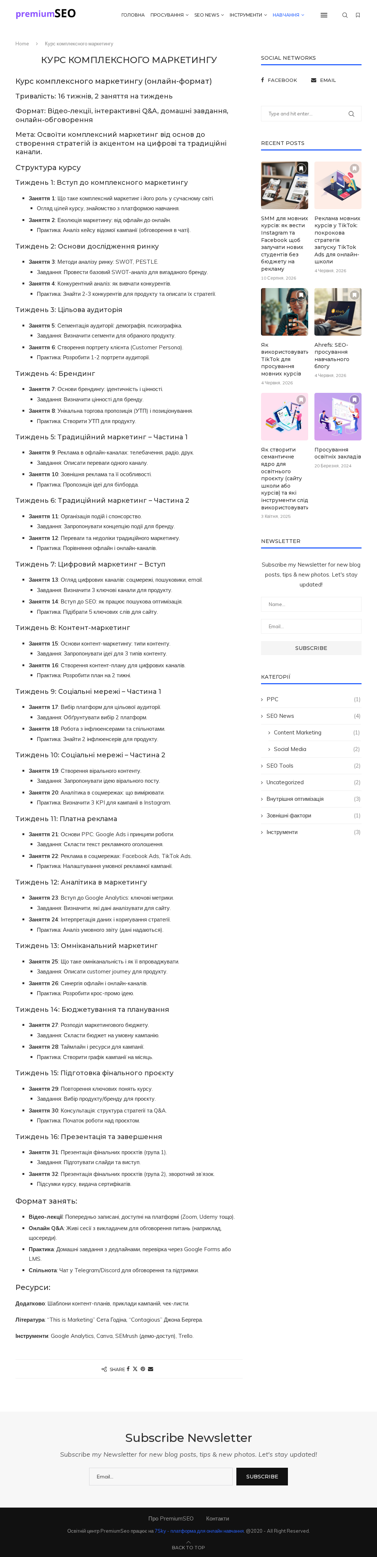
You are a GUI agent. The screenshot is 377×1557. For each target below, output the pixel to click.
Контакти (217, 1518)
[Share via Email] (150, 1369)
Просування (167, 15)
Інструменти (246, 15)
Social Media (317, 748)
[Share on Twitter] (135, 1369)
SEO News (206, 15)
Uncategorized (314, 782)
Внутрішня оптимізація (314, 798)
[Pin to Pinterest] (143, 1369)
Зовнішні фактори (314, 815)
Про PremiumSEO (171, 1518)
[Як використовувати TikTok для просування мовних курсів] (284, 311)
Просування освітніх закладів (337, 453)
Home (22, 43)
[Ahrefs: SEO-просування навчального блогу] (338, 311)
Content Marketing (317, 732)
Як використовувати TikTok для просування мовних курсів (284, 359)
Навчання (286, 15)
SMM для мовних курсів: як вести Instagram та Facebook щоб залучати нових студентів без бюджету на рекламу (284, 243)
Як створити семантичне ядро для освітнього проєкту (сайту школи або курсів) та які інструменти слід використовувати (284, 478)
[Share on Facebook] (128, 1369)
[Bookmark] (358, 15)
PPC (314, 699)
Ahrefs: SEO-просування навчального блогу (331, 356)
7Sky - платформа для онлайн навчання (199, 1531)
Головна (133, 15)
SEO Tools (314, 765)
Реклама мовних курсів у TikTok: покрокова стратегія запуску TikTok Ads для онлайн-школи (337, 240)
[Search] (345, 15)
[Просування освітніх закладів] (338, 416)
